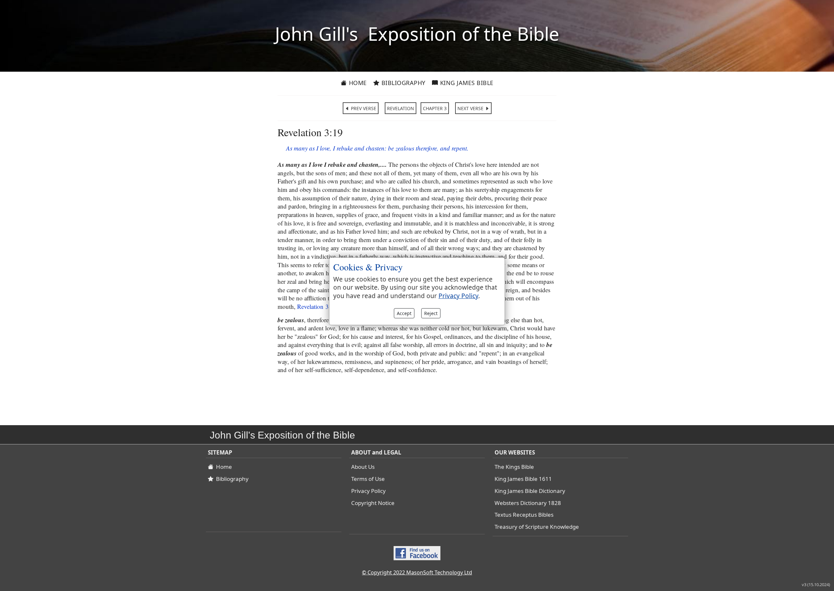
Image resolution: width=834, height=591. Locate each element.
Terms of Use (368, 479)
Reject (431, 313)
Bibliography (402, 83)
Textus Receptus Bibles (524, 514)
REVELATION (400, 108)
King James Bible (466, 83)
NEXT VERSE (471, 108)
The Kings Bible (514, 466)
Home (357, 83)
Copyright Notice (373, 503)
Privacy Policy (368, 491)
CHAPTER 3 (435, 108)
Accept (404, 313)
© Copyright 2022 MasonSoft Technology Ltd (417, 572)
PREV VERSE (363, 108)
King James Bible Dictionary (530, 491)
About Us (363, 466)
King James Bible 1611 (523, 479)
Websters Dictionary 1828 (528, 503)
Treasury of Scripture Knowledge (537, 526)
